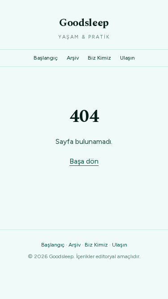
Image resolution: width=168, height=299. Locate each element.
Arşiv (73, 58)
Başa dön (84, 161)
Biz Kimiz (99, 58)
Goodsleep (84, 23)
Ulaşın (127, 58)
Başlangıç (46, 58)
